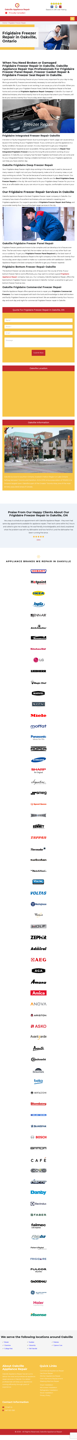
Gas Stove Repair (46, 1373)
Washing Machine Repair (49, 1381)
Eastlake (31, 1342)
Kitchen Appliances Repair (50, 1376)
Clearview (7, 1345)
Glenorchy (32, 1345)
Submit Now (38, 353)
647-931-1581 (10, 1410)
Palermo (56, 1342)
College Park (8, 1348)
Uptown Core (58, 1345)
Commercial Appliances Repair (52, 1371)
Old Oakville (33, 1348)
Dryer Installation (46, 1385)
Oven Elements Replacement (51, 1379)
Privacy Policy (45, 1395)
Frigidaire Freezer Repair (17, 23)
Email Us (8, 1407)
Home (4, 23)
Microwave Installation (48, 1387)
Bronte (6, 1342)
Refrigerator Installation (49, 1390)
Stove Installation (46, 1393)
